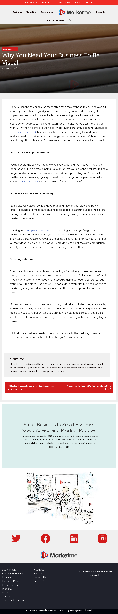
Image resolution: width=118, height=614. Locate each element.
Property (100, 12)
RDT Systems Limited (81, 610)
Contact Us (40, 577)
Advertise (39, 573)
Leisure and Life (11, 584)
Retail (5, 592)
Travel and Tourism (13, 600)
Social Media (9, 569)
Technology (47, 12)
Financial (7, 577)
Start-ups (7, 596)
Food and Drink (10, 581)
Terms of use (41, 581)
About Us (39, 569)
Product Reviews (55, 20)
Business (17, 12)
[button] (70, 20)
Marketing (31, 12)
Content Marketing (12, 573)
